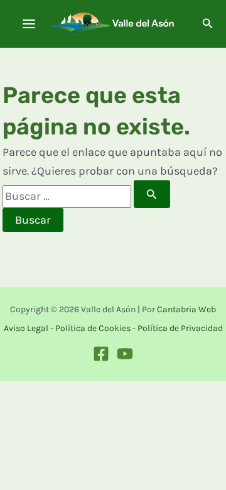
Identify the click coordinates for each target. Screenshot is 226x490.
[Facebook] (101, 354)
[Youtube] (125, 354)
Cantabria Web (186, 309)
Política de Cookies (93, 328)
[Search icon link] (207, 25)
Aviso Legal (26, 328)
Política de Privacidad (180, 328)
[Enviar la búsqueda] (152, 194)
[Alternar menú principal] (29, 24)
